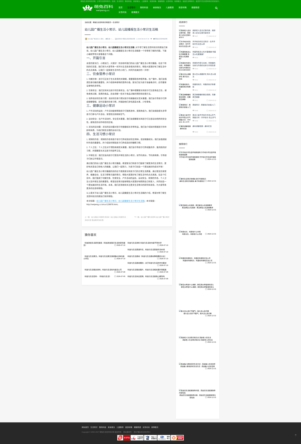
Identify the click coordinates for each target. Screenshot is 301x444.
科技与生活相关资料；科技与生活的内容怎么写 (103, 270)
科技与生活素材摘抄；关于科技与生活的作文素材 (147, 263)
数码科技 (144, 7)
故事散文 (135, 12)
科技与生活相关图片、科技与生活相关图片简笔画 (147, 270)
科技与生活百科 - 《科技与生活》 (98, 276)
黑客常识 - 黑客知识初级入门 (203, 105)
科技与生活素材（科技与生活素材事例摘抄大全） (147, 256)
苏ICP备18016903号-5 (142, 432)
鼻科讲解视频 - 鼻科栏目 (202, 126)
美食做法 (157, 7)
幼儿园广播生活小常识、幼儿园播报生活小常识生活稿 (120, 201)
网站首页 (85, 427)
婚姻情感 (195, 7)
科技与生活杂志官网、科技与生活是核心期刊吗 (146, 276)
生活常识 (131, 7)
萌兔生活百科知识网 (99, 10)
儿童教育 (170, 7)
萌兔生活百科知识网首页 (102, 22)
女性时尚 (123, 12)
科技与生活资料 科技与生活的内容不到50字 (145, 243)
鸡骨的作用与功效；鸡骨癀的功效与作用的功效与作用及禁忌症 (203, 65)
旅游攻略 (183, 7)
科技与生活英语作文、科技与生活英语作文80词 (146, 250)
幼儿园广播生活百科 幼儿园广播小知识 (155, 217)
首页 (121, 7)
